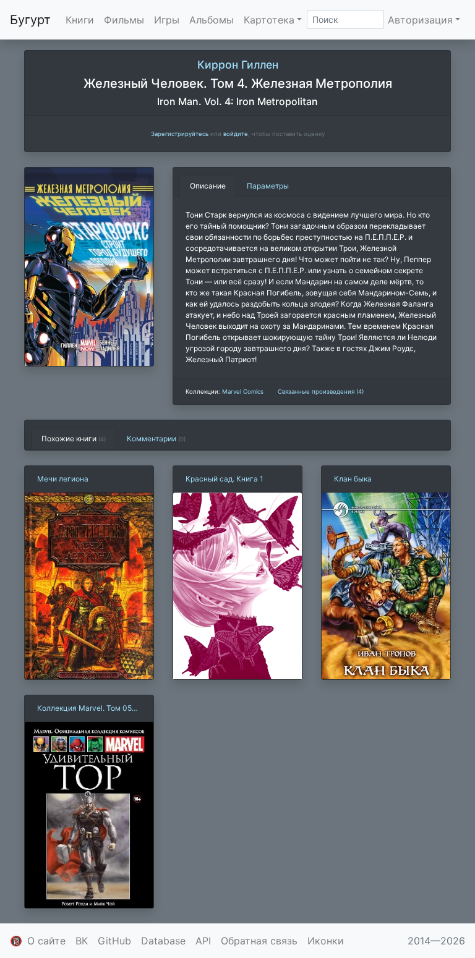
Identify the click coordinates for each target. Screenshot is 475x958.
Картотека (269, 20)
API (203, 941)
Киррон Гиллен (237, 64)
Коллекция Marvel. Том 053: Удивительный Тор (88, 708)
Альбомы (211, 20)
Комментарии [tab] (156, 438)
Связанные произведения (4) (321, 391)
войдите (235, 133)
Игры (166, 20)
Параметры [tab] (268, 185)
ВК (81, 941)
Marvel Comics (242, 391)
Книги (80, 20)
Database (163, 941)
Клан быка (353, 478)
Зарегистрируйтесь (179, 133)
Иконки (325, 941)
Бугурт (30, 19)
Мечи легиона (62, 478)
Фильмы (124, 20)
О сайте (46, 941)
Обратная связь (259, 941)
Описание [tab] (208, 185)
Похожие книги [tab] (73, 438)
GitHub (114, 941)
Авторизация (420, 20)
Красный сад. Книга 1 (224, 478)
